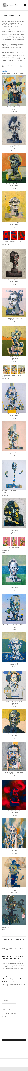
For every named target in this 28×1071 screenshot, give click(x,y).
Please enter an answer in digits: (10, 1013)
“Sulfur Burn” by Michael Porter (12, 945)
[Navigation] (25, 5)
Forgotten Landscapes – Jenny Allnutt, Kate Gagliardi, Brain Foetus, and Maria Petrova (13, 979)
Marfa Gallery (19, 65)
